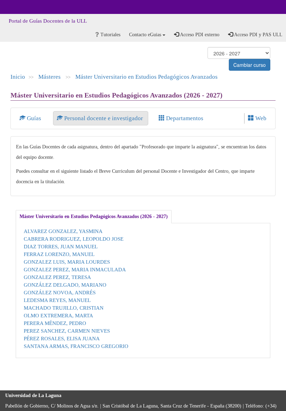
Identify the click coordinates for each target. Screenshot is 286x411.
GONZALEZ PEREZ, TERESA (57, 277)
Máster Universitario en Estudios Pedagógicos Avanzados (146, 76)
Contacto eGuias (146, 34)
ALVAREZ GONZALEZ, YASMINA (63, 231)
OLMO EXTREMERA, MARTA (58, 315)
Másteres (50, 76)
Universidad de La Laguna (24, 7)
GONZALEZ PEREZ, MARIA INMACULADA (75, 269)
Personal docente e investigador (103, 118)
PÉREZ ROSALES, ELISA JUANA (62, 338)
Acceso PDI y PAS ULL (258, 34)
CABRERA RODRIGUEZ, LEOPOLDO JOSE (73, 239)
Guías (34, 118)
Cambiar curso (249, 64)
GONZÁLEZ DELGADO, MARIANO (65, 285)
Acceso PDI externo (199, 34)
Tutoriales (109, 34)
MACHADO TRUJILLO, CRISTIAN (64, 308)
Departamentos (184, 118)
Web (260, 118)
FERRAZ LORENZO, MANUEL (59, 254)
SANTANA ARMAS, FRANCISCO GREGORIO (76, 346)
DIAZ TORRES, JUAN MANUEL (61, 246)
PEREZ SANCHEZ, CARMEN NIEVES (67, 331)
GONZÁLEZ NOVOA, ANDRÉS (60, 292)
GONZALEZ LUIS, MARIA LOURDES (67, 262)
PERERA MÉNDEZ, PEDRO (55, 323)
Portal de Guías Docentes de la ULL (48, 21)
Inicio (17, 76)
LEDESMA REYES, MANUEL (57, 300)
